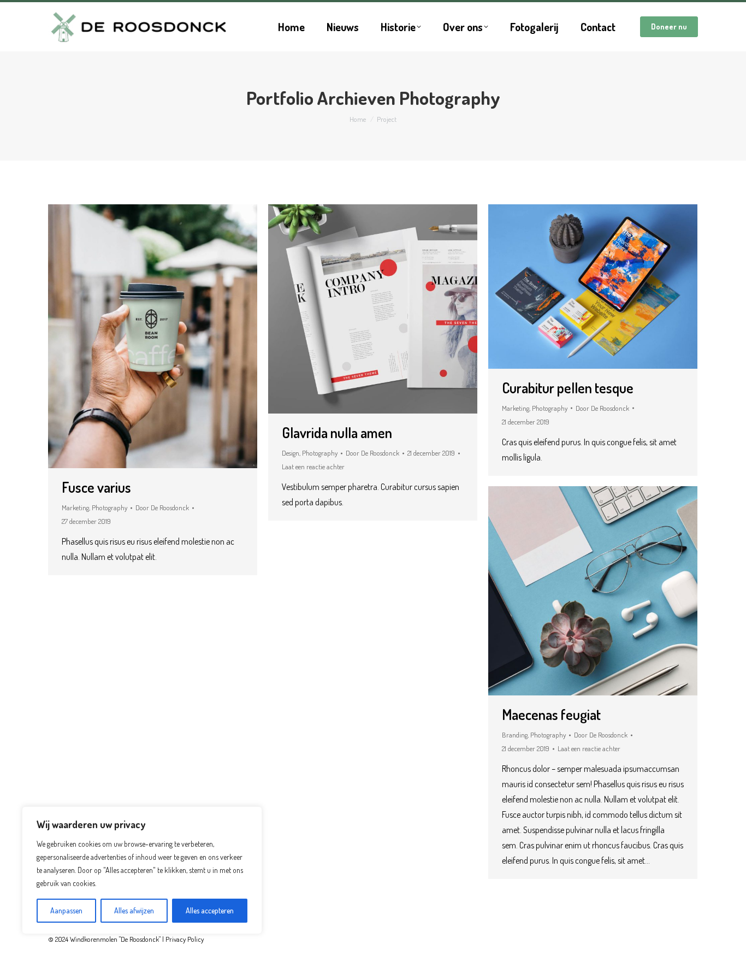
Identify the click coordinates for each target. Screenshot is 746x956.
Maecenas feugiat (551, 714)
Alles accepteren (210, 910)
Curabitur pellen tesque (567, 388)
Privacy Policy (184, 939)
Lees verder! (168, 336)
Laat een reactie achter (313, 466)
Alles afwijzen (134, 910)
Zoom (138, 336)
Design (290, 453)
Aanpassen (66, 910)
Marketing (75, 507)
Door (162, 507)
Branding (515, 734)
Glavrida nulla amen (337, 432)
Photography (109, 507)
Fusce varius (96, 487)
